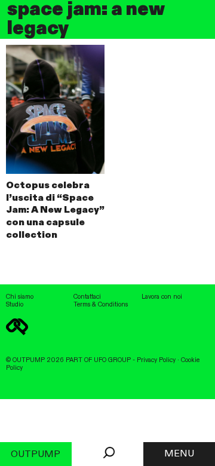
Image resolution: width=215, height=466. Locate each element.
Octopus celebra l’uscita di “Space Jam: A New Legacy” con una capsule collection (55, 210)
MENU (179, 454)
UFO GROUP (112, 360)
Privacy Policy (156, 360)
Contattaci (87, 297)
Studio (14, 305)
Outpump (35, 454)
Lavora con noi (162, 297)
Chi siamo (19, 297)
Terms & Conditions (100, 305)
